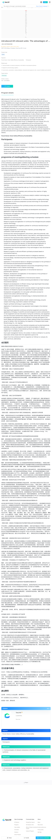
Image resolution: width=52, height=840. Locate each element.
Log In (45, 2)
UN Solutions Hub (30, 824)
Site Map (39, 832)
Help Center (40, 824)
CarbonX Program (30, 831)
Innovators (16, 829)
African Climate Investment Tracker (32, 828)
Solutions (16, 832)
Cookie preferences (42, 827)
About (39, 822)
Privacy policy (40, 829)
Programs (16, 824)
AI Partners (16, 822)
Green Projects (17, 834)
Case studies (17, 827)
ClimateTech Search (30, 822)
